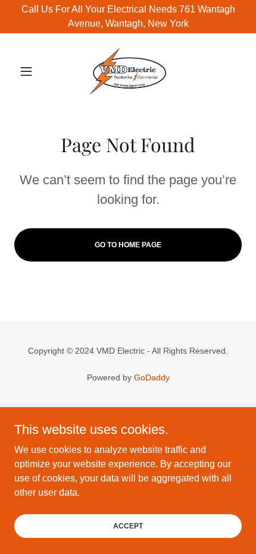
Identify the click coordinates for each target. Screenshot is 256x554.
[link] (127, 71)
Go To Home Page (128, 245)
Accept (128, 525)
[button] (31, 71)
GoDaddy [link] (152, 377)
